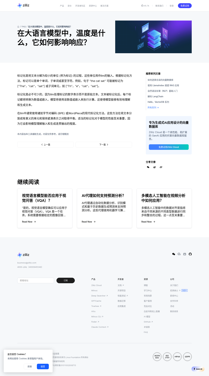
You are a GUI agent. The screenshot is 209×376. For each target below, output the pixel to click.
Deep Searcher (98, 295)
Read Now (27, 221)
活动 (172, 306)
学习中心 (148, 290)
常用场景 (148, 295)
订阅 (66, 280)
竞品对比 (148, 306)
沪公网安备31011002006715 (63, 365)
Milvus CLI (96, 316)
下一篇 (102, 144)
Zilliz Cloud (96, 285)
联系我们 (159, 5)
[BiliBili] (184, 254)
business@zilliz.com (26, 262)
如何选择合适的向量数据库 (160, 80)
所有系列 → (153, 107)
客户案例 (148, 301)
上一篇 (47, 144)
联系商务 (174, 311)
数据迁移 (122, 301)
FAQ (24, 26)
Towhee (95, 306)
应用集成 (122, 306)
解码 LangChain (155, 96)
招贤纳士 (174, 290)
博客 (146, 285)
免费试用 (185, 5)
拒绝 (30, 366)
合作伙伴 (174, 301)
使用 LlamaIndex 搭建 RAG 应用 (163, 85)
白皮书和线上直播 (152, 311)
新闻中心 (174, 295)
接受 (43, 366)
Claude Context (98, 327)
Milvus (94, 290)
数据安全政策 (53, 353)
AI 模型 (147, 316)
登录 (172, 5)
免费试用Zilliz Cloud (169, 147)
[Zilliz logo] (23, 5)
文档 (120, 285)
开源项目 (122, 290)
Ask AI (199, 369)
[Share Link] (161, 167)
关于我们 (174, 285)
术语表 (147, 327)
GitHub (147, 321)
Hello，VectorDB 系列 (158, 102)
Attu (93, 311)
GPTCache (96, 301)
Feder (94, 321)
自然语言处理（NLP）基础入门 (162, 91)
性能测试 (122, 295)
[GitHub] (190, 254)
